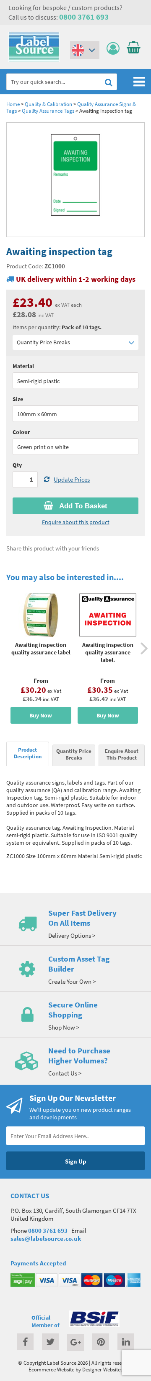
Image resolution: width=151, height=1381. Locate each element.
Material (23, 366)
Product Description (28, 753)
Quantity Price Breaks (43, 342)
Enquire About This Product (121, 754)
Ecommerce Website (51, 1369)
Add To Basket (82, 506)
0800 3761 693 (84, 17)
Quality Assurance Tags (48, 110)
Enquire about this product (75, 522)
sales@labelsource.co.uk (45, 1238)
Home (13, 104)
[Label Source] (34, 59)
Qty (17, 465)
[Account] (115, 48)
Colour (21, 432)
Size (18, 399)
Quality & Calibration (48, 104)
